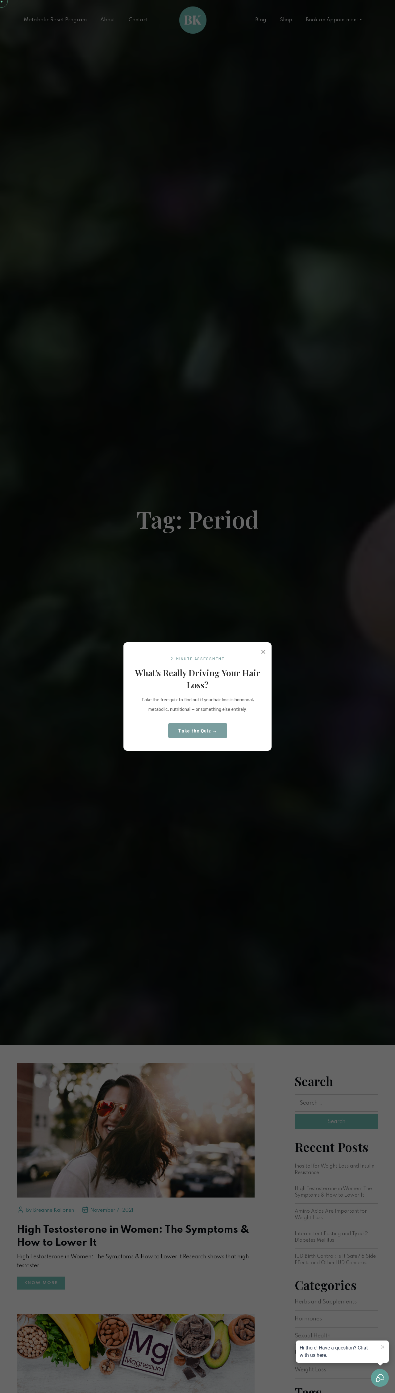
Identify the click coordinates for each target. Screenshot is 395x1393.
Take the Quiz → (197, 730)
